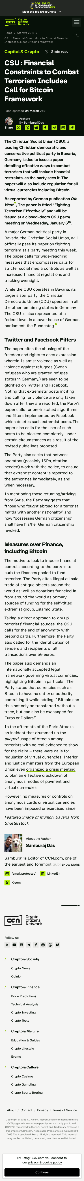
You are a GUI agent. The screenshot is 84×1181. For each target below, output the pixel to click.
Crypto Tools (20, 1021)
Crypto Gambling (23, 1084)
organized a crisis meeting (50, 769)
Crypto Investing (23, 1012)
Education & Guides (25, 1040)
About (11, 1110)
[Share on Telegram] (54, 127)
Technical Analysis (24, 1004)
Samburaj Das (34, 122)
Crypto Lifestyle (22, 1048)
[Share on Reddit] (36, 127)
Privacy (42, 1110)
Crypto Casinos (22, 1076)
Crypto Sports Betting (27, 1093)
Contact (26, 1110)
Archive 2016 (25, 32)
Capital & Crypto (21, 51)
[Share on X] (18, 127)
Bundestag (44, 325)
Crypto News (20, 968)
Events (16, 1057)
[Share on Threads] (27, 127)
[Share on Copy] (72, 127)
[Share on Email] (63, 127)
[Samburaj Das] (13, 843)
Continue (42, 1172)
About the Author (38, 839)
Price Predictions (23, 996)
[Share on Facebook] (45, 127)
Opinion (16, 976)
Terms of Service (65, 1110)
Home (8, 32)
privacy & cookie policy (45, 1162)
